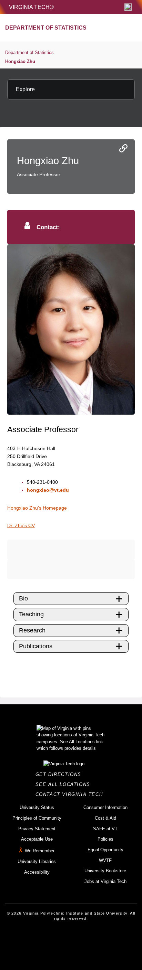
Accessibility (37, 872)
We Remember (39, 850)
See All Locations (65, 784)
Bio (23, 598)
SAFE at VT (105, 828)
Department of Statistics (29, 52)
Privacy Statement (36, 828)
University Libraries (37, 861)
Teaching (31, 614)
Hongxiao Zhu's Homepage (37, 508)
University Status (37, 807)
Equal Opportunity (105, 849)
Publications (35, 646)
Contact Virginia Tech (71, 794)
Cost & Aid (105, 818)
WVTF (105, 860)
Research (32, 630)
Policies (105, 839)
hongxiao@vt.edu (48, 490)
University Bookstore (105, 870)
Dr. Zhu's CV (21, 525)
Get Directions (60, 774)
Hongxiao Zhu (20, 61)
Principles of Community (36, 818)
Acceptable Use (37, 839)
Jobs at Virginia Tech (105, 881)
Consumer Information (105, 807)
